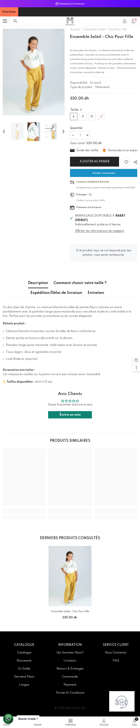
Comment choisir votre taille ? (80, 283)
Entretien (96, 293)
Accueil (75, 29)
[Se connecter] (125, 21)
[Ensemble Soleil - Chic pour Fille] (70, 576)
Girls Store (9, 12)
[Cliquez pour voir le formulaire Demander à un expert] (122, 701)
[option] (34, 72)
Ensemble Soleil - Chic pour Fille (70, 611)
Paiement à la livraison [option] (71, 4)
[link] (24, 511)
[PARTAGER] (134, 162)
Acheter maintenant (103, 172)
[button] (4, 131)
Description (38, 283)
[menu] (5, 21)
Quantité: (76, 128)
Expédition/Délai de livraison (56, 293)
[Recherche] (15, 21)
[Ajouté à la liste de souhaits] (126, 162)
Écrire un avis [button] (70, 414)
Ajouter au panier (94, 161)
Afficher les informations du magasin (99, 231)
